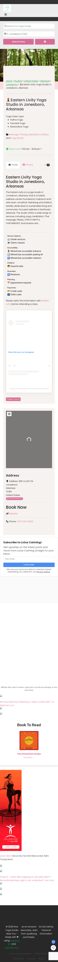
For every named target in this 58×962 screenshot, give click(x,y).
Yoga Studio (17, 138)
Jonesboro (12, 84)
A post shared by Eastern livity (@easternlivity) (29, 388)
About (41, 958)
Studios (18, 81)
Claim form (13, 399)
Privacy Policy (42, 953)
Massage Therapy (18, 134)
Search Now (23, 41)
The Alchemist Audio (29, 753)
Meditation (34, 134)
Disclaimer (18, 958)
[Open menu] (5, 14)
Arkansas (45, 81)
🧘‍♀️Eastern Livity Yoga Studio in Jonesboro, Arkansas (26, 104)
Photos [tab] (29, 164)
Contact (31, 958)
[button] (29, 149)
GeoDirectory (12, 947)
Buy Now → (29, 757)
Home (9, 81)
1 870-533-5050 (25, 521)
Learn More (5, 855)
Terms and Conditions (20, 953)
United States (31, 81)
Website (13, 513)
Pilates (44, 134)
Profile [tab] (14, 164)
